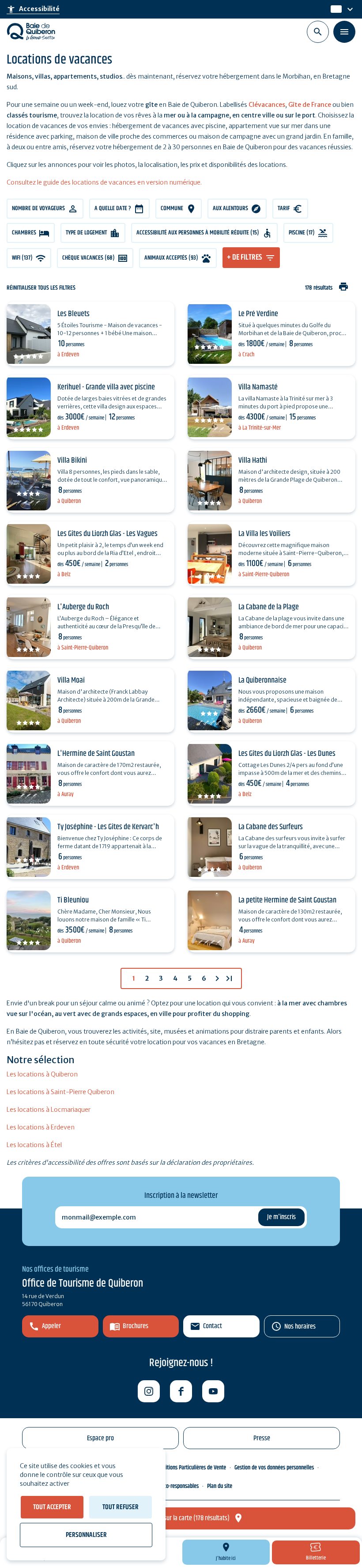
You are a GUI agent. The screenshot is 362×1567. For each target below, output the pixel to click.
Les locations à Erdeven (41, 1127)
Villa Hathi (252, 460)
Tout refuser (120, 1507)
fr (334, 9)
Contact (212, 1326)
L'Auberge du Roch (83, 607)
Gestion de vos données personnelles (274, 1468)
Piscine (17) (302, 233)
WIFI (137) (22, 258)
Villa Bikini (72, 460)
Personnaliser (86, 1535)
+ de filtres (244, 257)
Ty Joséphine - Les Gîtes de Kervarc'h (108, 827)
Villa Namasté (258, 387)
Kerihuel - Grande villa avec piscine (106, 387)
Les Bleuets (73, 314)
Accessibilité (33, 9)
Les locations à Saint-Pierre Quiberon (60, 1092)
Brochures (135, 1326)
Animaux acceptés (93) (171, 258)
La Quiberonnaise (262, 680)
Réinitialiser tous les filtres (41, 288)
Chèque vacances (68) (88, 258)
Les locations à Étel (34, 1145)
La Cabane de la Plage (268, 607)
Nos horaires (300, 1326)
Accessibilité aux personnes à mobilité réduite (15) (197, 233)
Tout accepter (52, 1507)
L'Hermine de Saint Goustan (96, 754)
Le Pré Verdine (258, 314)
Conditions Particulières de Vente (190, 1468)
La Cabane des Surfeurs (270, 827)
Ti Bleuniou (73, 900)
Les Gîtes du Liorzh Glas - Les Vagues (107, 534)
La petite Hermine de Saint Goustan (287, 900)
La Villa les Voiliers (264, 534)
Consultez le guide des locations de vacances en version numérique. (104, 182)
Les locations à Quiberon (42, 1074)
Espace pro (100, 1438)
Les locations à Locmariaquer (48, 1110)
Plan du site (219, 1486)
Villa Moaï (71, 680)
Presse (261, 1438)
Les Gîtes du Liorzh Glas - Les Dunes (287, 754)
